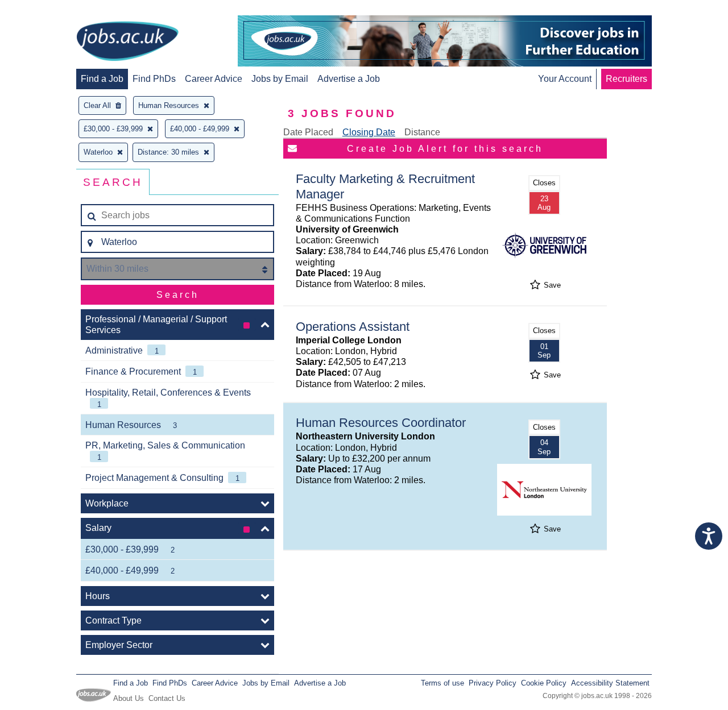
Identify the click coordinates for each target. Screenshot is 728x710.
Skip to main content (45, 10)
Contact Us (166, 698)
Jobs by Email (279, 79)
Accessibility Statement (610, 683)
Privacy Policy (492, 683)
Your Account (565, 79)
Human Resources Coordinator (381, 423)
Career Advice (213, 79)
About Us (128, 698)
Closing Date (368, 132)
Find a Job (102, 79)
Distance (422, 132)
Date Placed (308, 132)
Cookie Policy (543, 683)
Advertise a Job (348, 79)
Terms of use (442, 683)
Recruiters (626, 79)
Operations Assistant (353, 326)
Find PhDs (154, 79)
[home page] (127, 42)
